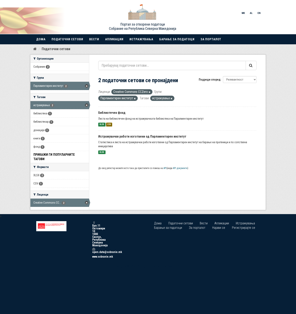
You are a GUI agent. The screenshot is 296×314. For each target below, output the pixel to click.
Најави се (218, 228)
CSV (109, 124)
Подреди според (209, 79)
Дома (41, 39)
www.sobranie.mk (93, 256)
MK (243, 13)
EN (259, 13)
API (165, 168)
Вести (94, 39)
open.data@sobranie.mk (93, 251)
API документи (180, 168)
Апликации (114, 39)
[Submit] (251, 65)
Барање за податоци (177, 39)
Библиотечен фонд (111, 113)
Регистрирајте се (243, 228)
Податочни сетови (67, 39)
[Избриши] (149, 92)
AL (251, 13)
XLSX (101, 124)
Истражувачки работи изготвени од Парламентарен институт (142, 136)
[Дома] (35, 48)
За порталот (211, 39)
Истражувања (141, 39)
